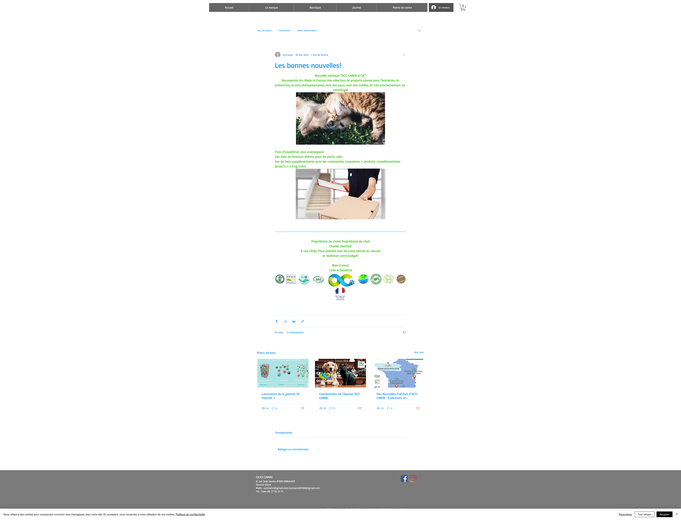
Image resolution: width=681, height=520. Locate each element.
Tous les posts (264, 30)
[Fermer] (677, 514)
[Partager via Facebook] (276, 321)
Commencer (284, 30)
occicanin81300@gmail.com (304, 488)
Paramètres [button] (625, 514)
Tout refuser (644, 514)
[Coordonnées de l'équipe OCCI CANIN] (340, 373)
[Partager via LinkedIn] (294, 321)
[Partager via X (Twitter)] (285, 321)
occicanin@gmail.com (276, 488)
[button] (463, 7)
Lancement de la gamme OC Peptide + (281, 396)
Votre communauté (306, 30)
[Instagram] (412, 478)
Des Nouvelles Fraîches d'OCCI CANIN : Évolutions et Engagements (397, 396)
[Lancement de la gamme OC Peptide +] (283, 373)
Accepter (664, 514)
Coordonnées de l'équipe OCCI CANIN (339, 396)
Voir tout (419, 352)
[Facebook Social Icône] (404, 478)
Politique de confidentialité (190, 514)
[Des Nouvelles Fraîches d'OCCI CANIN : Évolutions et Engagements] (398, 373)
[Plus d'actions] (404, 55)
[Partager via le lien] (302, 321)
